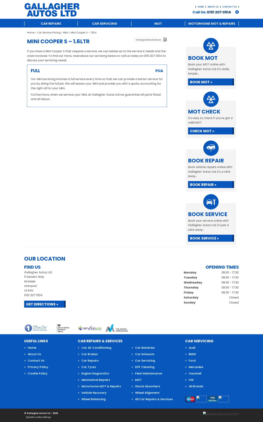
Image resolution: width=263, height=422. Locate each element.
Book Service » (204, 238)
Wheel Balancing (93, 399)
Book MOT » (201, 82)
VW (191, 380)
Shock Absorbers (147, 386)
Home (201, 6)
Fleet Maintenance (148, 373)
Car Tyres (88, 367)
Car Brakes (89, 354)
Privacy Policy (38, 367)
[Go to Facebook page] (237, 12)
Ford (192, 360)
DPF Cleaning (144, 367)
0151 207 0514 (212, 12)
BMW (192, 354)
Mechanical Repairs (95, 380)
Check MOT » (202, 131)
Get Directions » (42, 304)
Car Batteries (145, 347)
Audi (192, 347)
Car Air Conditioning (96, 347)
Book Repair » (203, 184)
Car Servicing (104, 23)
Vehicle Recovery (94, 392)
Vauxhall (195, 373)
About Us (213, 6)
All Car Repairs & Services (154, 399)
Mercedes (196, 367)
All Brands (196, 386)
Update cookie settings (38, 417)
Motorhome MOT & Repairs (211, 23)
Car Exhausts (144, 354)
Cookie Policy (38, 373)
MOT (158, 23)
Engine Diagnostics (95, 373)
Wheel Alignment (147, 392)
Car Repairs (51, 23)
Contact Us (229, 6)
